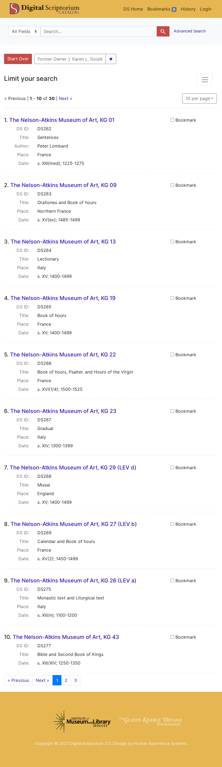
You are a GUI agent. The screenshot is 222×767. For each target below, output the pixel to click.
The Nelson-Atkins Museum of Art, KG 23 (63, 411)
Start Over (18, 58)
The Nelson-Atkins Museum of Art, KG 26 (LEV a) (73, 580)
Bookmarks (161, 9)
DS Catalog (49, 9)
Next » (65, 98)
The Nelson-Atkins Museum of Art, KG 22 (63, 354)
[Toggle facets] (205, 80)
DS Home (133, 9)
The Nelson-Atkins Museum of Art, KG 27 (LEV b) (74, 524)
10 (198, 98)
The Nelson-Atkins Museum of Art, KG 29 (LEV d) (73, 467)
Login (205, 9)
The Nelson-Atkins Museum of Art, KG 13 (63, 241)
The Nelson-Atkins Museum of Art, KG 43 (66, 637)
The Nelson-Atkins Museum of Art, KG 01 (62, 120)
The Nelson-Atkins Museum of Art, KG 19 (63, 298)
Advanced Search (189, 31)
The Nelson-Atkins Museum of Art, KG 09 (63, 185)
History (188, 9)
